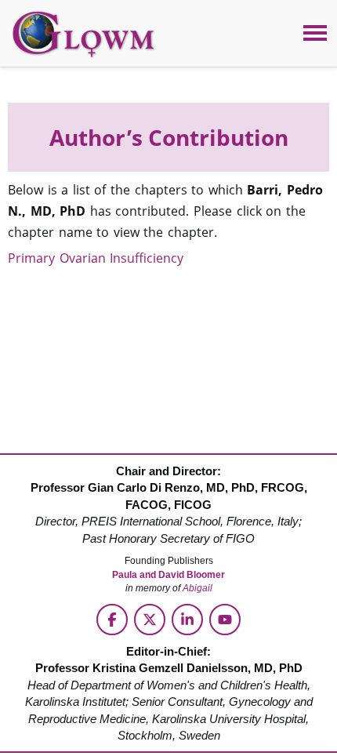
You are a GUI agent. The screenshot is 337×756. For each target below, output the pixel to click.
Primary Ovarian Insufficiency (95, 258)
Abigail (197, 588)
